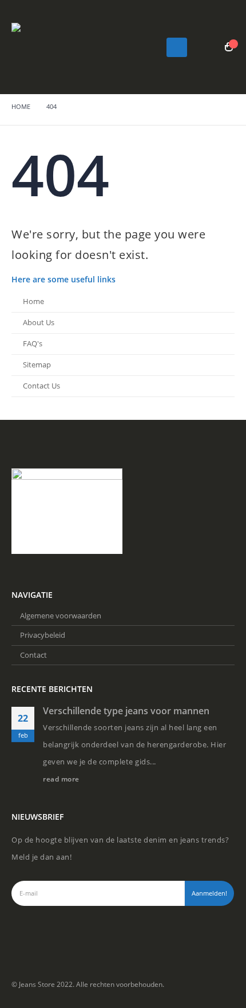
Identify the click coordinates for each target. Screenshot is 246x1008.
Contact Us (41, 386)
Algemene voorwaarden (60, 615)
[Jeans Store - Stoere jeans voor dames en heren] (42, 47)
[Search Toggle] (207, 47)
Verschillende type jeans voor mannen (126, 711)
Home (33, 301)
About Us (38, 322)
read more (62, 778)
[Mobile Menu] (176, 47)
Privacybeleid (42, 635)
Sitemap (37, 365)
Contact (33, 655)
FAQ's (32, 344)
